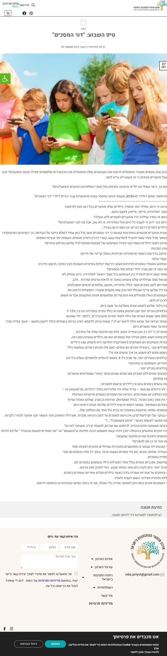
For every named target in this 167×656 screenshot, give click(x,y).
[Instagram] (31, 13)
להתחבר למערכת (146, 514)
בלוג (83, 29)
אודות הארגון (104, 559)
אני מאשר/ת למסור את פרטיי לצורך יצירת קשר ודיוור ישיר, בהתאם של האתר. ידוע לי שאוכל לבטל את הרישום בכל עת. (41, 580)
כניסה (15, 6)
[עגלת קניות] (7, 13)
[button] (5, 78)
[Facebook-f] (4, 628)
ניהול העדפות (28, 644)
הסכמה (55, 644)
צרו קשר (24, 5)
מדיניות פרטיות (101, 603)
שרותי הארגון (104, 567)
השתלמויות (105, 587)
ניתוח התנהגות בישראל (103, 577)
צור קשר (107, 595)
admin (69, 47)
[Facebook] (24, 13)
